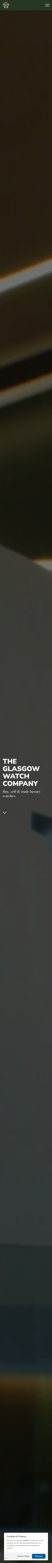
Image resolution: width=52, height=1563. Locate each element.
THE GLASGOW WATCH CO (6, 5)
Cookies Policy (23, 1556)
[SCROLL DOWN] (5, 814)
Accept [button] (39, 1556)
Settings (6, 1558)
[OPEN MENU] (47, 5)
